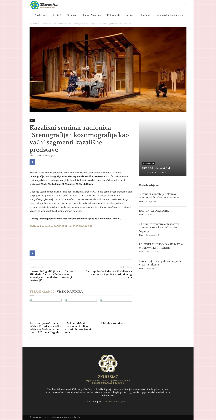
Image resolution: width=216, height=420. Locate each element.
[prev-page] (31, 338)
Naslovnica (41, 15)
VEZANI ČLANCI (42, 291)
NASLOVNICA (148, 157)
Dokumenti (113, 15)
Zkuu (38, 156)
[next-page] (36, 338)
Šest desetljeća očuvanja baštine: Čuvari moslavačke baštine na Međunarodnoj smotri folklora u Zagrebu (45, 328)
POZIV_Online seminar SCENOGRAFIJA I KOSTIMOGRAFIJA (61, 226)
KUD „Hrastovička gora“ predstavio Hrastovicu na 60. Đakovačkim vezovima (161, 165)
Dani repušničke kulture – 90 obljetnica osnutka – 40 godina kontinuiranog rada (109, 274)
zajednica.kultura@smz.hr (117, 401)
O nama (71, 15)
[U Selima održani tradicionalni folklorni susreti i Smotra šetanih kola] (81, 310)
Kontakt (145, 15)
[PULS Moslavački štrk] (116, 310)
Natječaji (130, 15)
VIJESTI (57, 15)
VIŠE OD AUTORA (70, 291)
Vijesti (43, 23)
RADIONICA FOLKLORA (154, 210)
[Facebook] (184, 5)
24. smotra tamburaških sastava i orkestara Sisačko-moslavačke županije (160, 227)
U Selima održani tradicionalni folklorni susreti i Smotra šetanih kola (78, 328)
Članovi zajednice (91, 15)
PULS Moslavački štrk (112, 323)
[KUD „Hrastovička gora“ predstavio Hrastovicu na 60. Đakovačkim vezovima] (162, 147)
